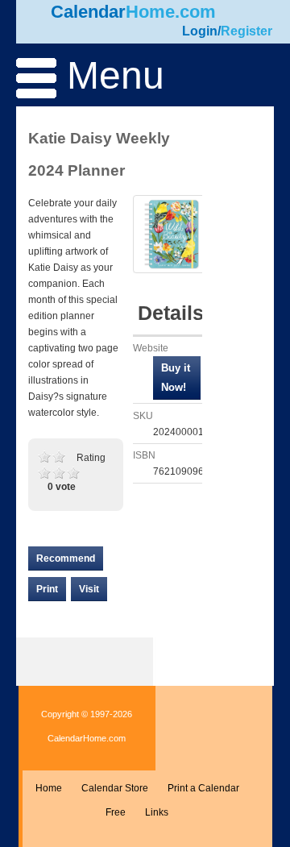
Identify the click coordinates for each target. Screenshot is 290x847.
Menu (110, 75)
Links (156, 812)
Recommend (65, 558)
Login (200, 31)
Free (116, 812)
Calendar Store (114, 788)
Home (48, 788)
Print (47, 589)
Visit (89, 589)
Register (246, 31)
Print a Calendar (203, 788)
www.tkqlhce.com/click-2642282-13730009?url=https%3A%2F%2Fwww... (177, 378)
